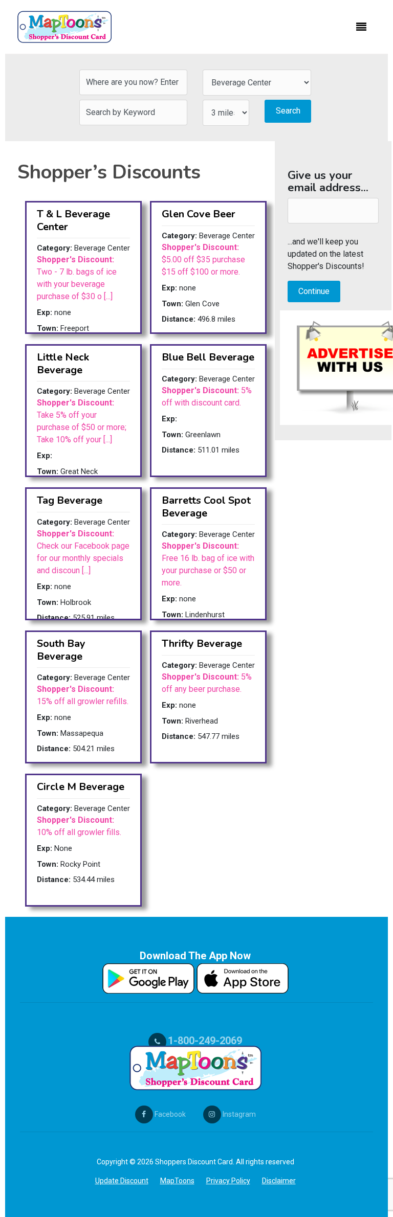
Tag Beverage (69, 500)
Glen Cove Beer (198, 214)
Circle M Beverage (80, 787)
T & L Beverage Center (73, 220)
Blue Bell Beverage (208, 357)
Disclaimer (279, 1181)
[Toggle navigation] (361, 27)
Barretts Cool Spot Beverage (206, 506)
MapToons (177, 1181)
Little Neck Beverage (63, 363)
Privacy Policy (228, 1181)
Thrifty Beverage (202, 643)
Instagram (238, 1114)
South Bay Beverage (61, 650)
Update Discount (121, 1181)
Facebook (169, 1114)
